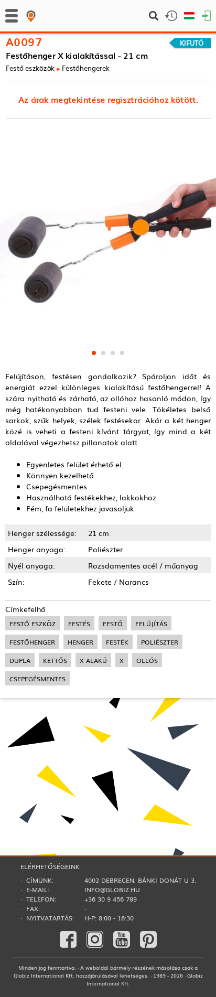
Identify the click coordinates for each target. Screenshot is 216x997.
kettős (55, 660)
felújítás (151, 623)
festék (117, 642)
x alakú (93, 660)
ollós (147, 660)
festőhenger (32, 642)
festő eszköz (32, 623)
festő (113, 623)
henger (80, 642)
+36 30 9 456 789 (110, 899)
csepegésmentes (37, 678)
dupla (19, 660)
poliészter (159, 642)
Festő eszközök (30, 68)
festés (79, 623)
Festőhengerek (86, 68)
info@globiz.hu (112, 889)
